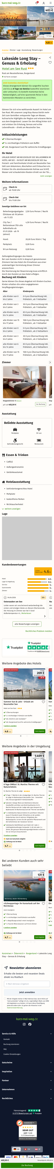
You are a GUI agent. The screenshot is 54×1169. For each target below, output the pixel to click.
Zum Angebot (39, 731)
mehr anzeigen (46, 176)
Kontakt (7, 1039)
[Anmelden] (43, 3)
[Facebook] (30, 1025)
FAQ (5, 1049)
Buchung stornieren (11, 1044)
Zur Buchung (40, 404)
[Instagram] (24, 1025)
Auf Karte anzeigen (10, 77)
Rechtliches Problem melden (38, 631)
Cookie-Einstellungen (12, 1054)
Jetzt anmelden (27, 992)
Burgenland (31, 953)
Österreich (19, 953)
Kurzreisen (7, 953)
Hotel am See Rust (14, 68)
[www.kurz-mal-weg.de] (11, 3)
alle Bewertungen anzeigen (27, 624)
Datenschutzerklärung (14, 1008)
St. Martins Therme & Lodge (14, 791)
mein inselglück (9, 910)
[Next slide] (50, 362)
